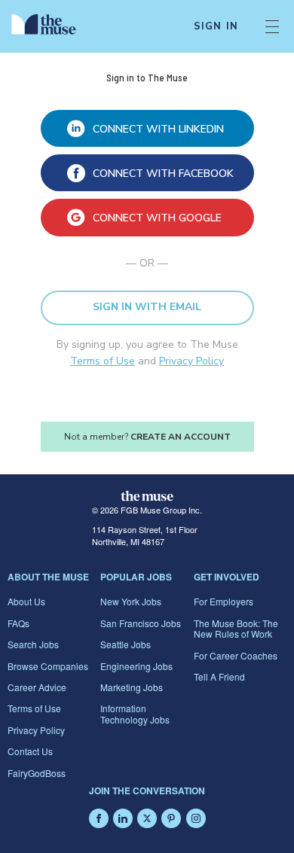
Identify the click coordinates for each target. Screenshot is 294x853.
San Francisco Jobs (140, 623)
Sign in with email (147, 307)
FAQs (18, 623)
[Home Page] (52, 26)
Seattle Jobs (125, 644)
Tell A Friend (219, 676)
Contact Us (30, 751)
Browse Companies (48, 666)
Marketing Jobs (131, 687)
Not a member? (147, 437)
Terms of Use (102, 361)
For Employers (223, 601)
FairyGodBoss (37, 772)
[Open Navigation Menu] (272, 26)
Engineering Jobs (136, 666)
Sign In (216, 26)
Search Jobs (33, 644)
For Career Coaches (235, 655)
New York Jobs (130, 601)
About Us (26, 601)
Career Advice (37, 687)
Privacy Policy (191, 361)
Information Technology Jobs (135, 713)
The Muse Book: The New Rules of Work (236, 628)
